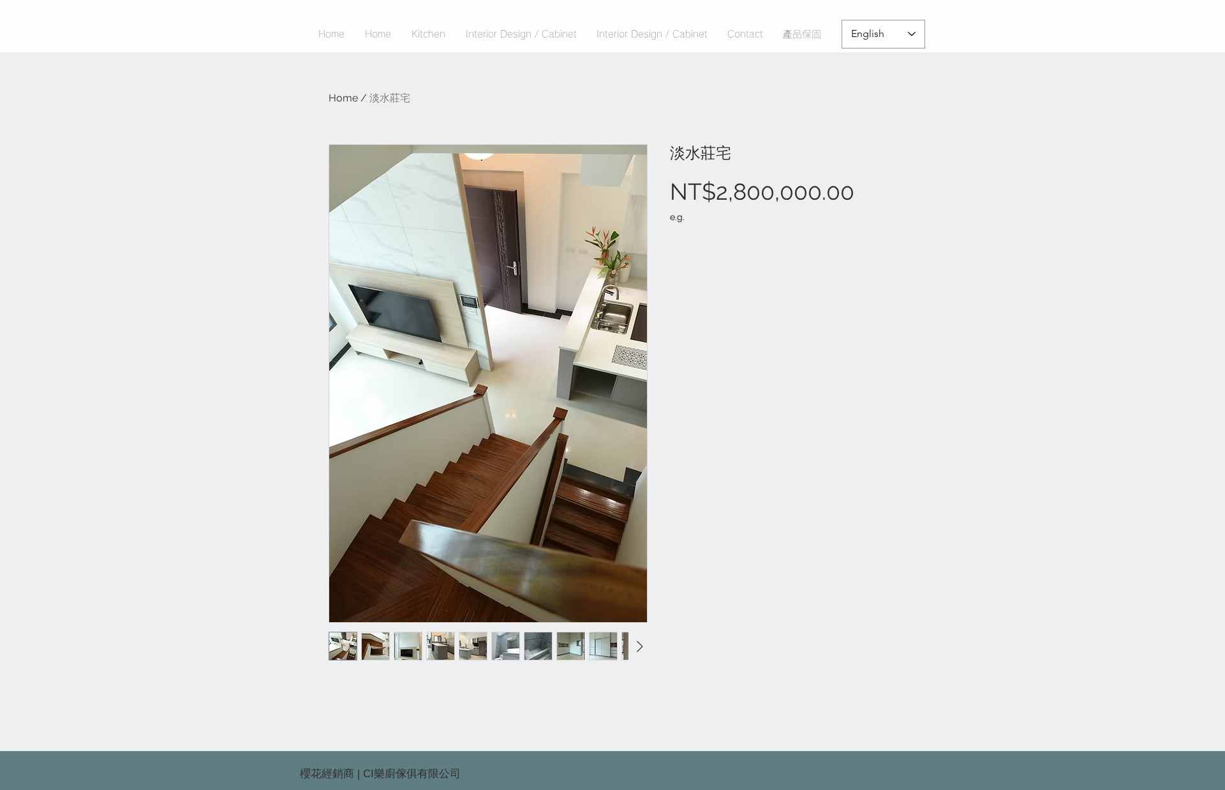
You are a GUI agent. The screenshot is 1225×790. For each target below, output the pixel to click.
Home (343, 98)
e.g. (677, 217)
